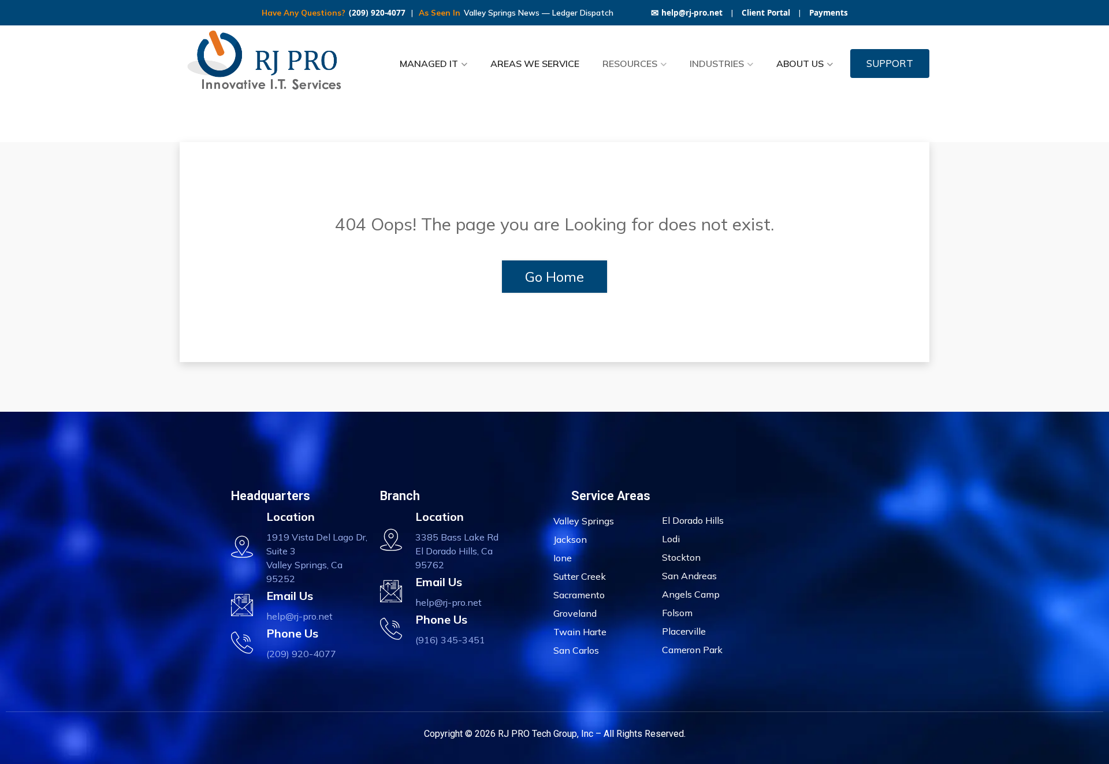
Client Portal (766, 13)
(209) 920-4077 (377, 13)
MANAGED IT (429, 63)
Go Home (554, 276)
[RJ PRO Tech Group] (269, 63)
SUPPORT (889, 63)
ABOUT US (800, 63)
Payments (828, 13)
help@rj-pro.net (687, 13)
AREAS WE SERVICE (534, 63)
